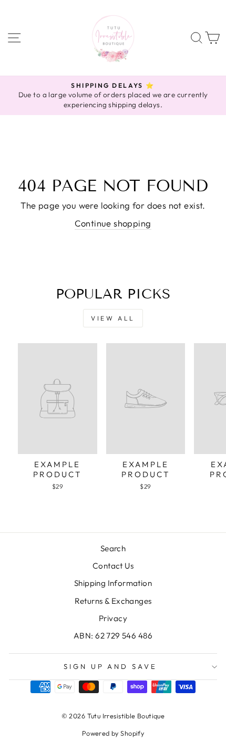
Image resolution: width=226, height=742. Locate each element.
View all (113, 318)
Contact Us (113, 566)
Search (113, 548)
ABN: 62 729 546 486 (113, 636)
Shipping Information (113, 583)
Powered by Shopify (113, 733)
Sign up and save (111, 666)
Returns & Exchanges (113, 601)
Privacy (113, 618)
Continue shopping (113, 223)
